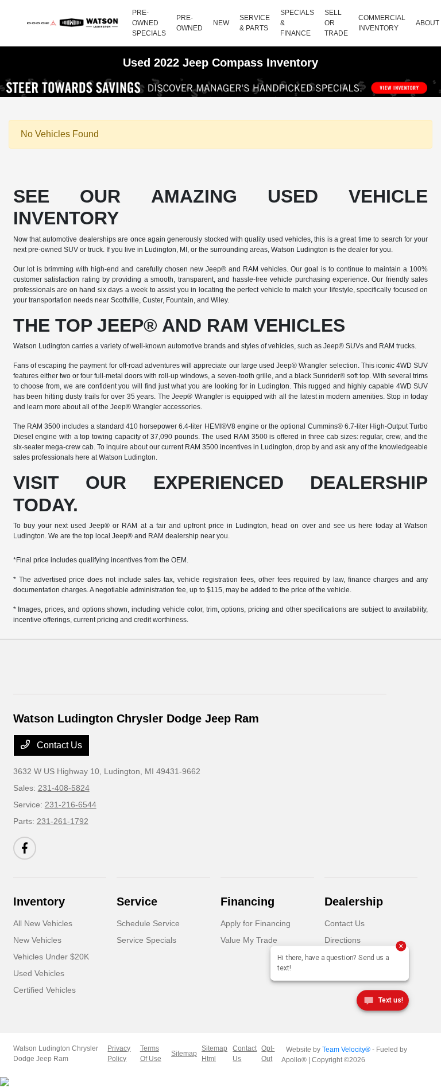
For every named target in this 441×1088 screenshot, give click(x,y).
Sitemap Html (214, 1053)
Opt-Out (267, 1053)
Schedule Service (148, 923)
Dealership (353, 901)
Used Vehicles (38, 973)
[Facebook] (24, 848)
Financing (247, 901)
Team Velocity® (346, 1050)
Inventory (39, 901)
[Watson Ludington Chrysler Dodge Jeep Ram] (74, 22)
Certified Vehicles (44, 989)
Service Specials (146, 940)
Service (137, 901)
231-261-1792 (62, 821)
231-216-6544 (70, 804)
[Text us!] (383, 1002)
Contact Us (58, 745)
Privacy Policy (118, 1053)
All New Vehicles (42, 923)
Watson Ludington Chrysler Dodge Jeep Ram (55, 1053)
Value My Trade (248, 940)
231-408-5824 (64, 787)
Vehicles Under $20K (51, 956)
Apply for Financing (255, 923)
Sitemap (184, 1054)
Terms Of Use (150, 1053)
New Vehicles (37, 940)
